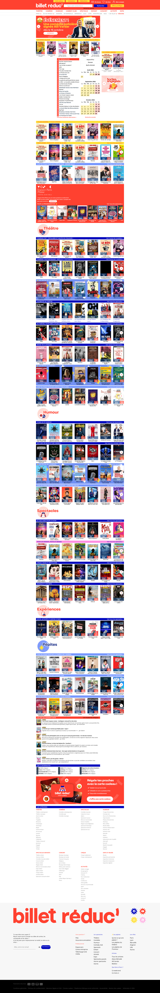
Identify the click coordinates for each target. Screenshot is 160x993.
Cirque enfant (39, 872)
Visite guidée (84, 882)
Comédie (97, 940)
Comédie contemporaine (65, 812)
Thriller (38, 849)
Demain (90, 62)
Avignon (59, 14)
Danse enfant (39, 863)
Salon (82, 892)
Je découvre (53, 201)
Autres (96, 964)
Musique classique (64, 855)
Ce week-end (116, 971)
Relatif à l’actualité (107, 845)
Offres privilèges (117, 6)
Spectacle (84, 11)
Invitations (71, 1)
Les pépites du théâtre (117, 943)
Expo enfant (39, 868)
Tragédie (38, 820)
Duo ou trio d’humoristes (109, 816)
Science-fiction (40, 829)
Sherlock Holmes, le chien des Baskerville (53, 743)
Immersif (83, 898)
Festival (61, 872)
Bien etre (83, 896)
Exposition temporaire (108, 861)
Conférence (84, 880)
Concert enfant (40, 861)
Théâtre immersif (40, 841)
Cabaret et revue (85, 814)
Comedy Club (71, 11)
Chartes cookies (68, 988)
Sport (82, 886)
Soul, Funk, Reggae (64, 868)
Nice (105, 14)
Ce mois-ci (115, 973)
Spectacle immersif (86, 827)
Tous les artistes (117, 957)
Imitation (105, 837)
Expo (122, 11)
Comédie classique (64, 816)
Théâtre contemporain (42, 812)
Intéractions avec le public (109, 839)
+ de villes (112, 14)
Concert (103, 11)
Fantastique (39, 823)
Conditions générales (19, 988)
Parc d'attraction (85, 877)
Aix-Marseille (68, 14)
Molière (114, 964)
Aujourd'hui (90, 59)
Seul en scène (39, 816)
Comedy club (106, 814)
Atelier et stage (85, 869)
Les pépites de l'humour (117, 948)
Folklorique (62, 870)
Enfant (94, 11)
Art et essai (39, 831)
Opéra (82, 816)
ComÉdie (49, 11)
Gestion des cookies (115, 988)
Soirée (82, 879)
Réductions (83, 1)
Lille (84, 14)
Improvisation (106, 818)
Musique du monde (64, 857)
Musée (104, 855)
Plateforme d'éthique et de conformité (86, 988)
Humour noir (106, 829)
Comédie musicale (85, 812)
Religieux (61, 861)
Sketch (104, 835)
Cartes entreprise (82, 949)
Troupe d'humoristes (108, 812)
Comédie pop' (62, 814)
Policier (38, 847)
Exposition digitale (107, 863)
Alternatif (105, 841)
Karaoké (83, 894)
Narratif (105, 843)
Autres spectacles (100, 961)
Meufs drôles (106, 825)
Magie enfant (39, 865)
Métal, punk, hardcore (64, 867)
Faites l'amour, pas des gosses (50, 758)
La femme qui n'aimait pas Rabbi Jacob (53, 729)
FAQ (77, 938)
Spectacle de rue (85, 829)
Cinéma (83, 875)
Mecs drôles (106, 823)
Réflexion (38, 837)
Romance (38, 822)
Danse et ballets (85, 822)
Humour (59, 11)
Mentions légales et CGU (53, 988)
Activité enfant (39, 874)
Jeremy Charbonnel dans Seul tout (51, 751)
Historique (38, 825)
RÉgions (121, 14)
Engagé (38, 845)
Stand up (105, 822)
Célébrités (38, 839)
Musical (38, 835)
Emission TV (84, 873)
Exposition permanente (109, 857)
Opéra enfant (39, 870)
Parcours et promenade (87, 884)
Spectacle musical (85, 818)
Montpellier (97, 14)
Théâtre (96, 938)
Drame (38, 818)
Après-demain (90, 65)
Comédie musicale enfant (42, 859)
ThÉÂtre (39, 11)
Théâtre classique (40, 814)
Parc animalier (84, 888)
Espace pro (79, 947)
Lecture (38, 833)
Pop (60, 876)
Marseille (133, 943)
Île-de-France (48, 14)
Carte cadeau (59, 1)
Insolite (83, 900)
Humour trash (106, 831)
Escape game (84, 871)
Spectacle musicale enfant (43, 876)
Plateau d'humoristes (108, 820)
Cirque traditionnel (86, 855)
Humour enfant (40, 857)
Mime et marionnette (86, 820)
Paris (38, 14)
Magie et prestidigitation (87, 823)
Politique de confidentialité (36, 988)
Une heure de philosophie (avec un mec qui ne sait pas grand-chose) (61, 735)
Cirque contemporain (86, 857)
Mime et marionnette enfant (43, 867)
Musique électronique (64, 865)
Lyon (89, 14)
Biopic (37, 827)
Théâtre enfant (40, 855)
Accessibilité (103, 988)
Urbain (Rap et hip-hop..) (65, 878)
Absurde (105, 833)
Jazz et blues (62, 863)
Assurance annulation (83, 940)
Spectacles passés (100, 959)
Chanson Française (64, 859)
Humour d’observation (108, 827)
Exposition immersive (108, 859)
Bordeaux (78, 14)
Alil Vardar (115, 961)
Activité (113, 11)
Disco (60, 880)
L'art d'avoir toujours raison (49, 721)
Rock (60, 874)
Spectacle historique (86, 825)
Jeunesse (38, 843)
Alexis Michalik (117, 959)
